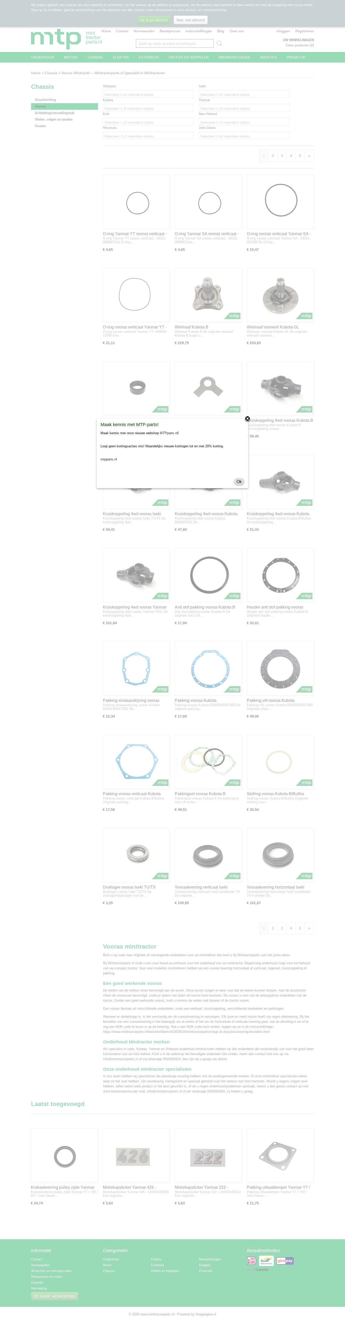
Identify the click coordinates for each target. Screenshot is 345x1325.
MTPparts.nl (169, 433)
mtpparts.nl (109, 459)
